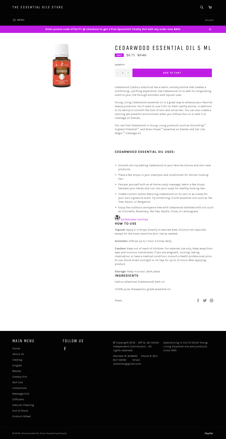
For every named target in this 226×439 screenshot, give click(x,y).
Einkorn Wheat (21, 416)
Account (209, 20)
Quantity (120, 64)
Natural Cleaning (23, 405)
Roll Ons (17, 382)
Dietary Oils (19, 376)
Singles (17, 365)
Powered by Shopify (56, 433)
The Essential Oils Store (37, 7)
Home (16, 348)
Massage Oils (20, 393)
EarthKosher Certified (134, 219)
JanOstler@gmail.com (127, 363)
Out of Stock (20, 410)
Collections (19, 388)
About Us (18, 354)
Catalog (17, 359)
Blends (16, 371)
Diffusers (18, 399)
